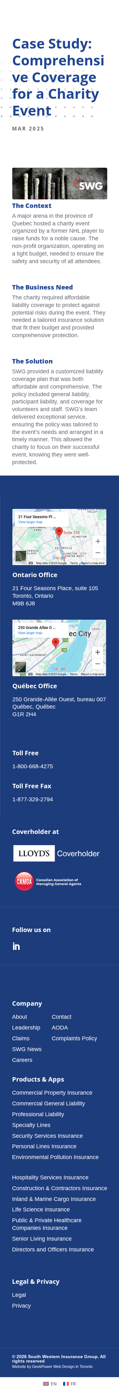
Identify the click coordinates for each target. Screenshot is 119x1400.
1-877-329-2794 (32, 799)
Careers (22, 1060)
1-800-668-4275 (32, 766)
